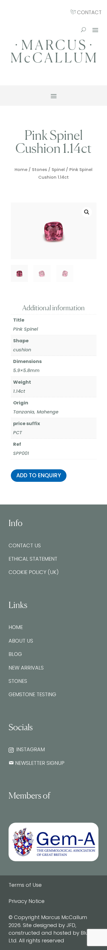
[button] (87, 212)
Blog (15, 654)
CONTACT (89, 12)
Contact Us (25, 545)
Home (21, 169)
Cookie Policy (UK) (34, 572)
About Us (21, 640)
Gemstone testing (32, 694)
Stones (39, 169)
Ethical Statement (33, 558)
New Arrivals (26, 667)
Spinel (58, 169)
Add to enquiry (38, 475)
